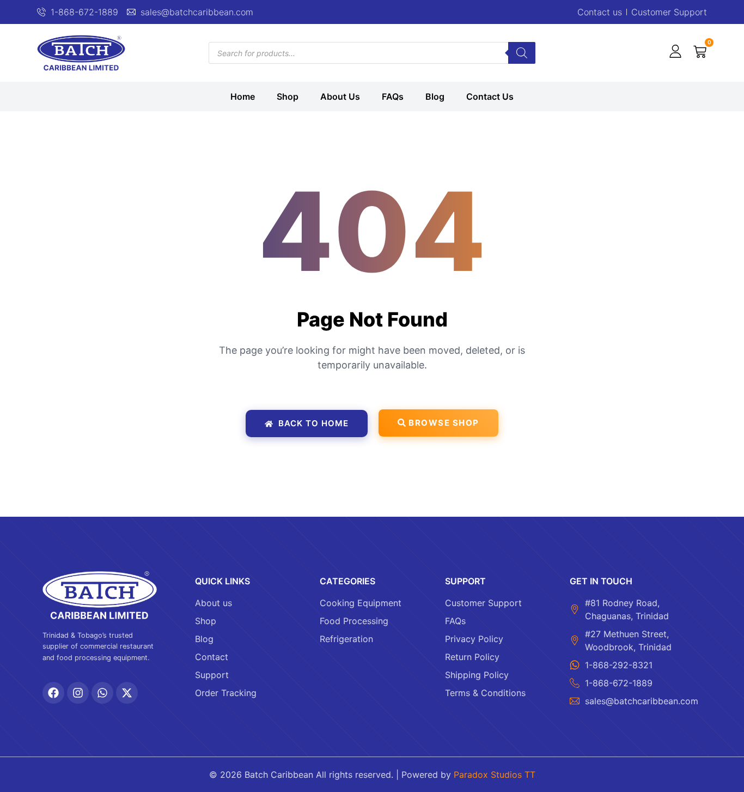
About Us (340, 96)
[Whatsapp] (102, 693)
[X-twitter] (127, 693)
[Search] (521, 53)
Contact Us (490, 96)
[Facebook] (53, 693)
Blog (434, 96)
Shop (287, 96)
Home (242, 96)
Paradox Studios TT (494, 774)
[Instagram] (78, 693)
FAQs (393, 96)
